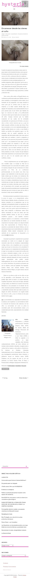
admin (17, 37)
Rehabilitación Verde (7, 514)
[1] (7, 235)
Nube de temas (7, 570)
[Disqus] (15, 400)
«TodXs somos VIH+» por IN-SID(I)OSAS (12, 486)
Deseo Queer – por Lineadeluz (9, 522)
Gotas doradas (23, 378)
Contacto (5, 563)
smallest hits (5, 477)
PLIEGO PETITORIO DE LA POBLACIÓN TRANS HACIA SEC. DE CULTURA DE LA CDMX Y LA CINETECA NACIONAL (14, 504)
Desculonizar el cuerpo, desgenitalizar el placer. (14, 530)
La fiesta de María (6, 533)
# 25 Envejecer (11, 365)
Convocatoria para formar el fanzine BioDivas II (14, 480)
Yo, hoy (5, 378)
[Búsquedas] (26, 466)
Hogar (3, 33)
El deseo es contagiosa (8, 489)
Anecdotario (14, 33)
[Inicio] (15, 4)
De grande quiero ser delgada (9, 483)
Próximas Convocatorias (9, 566)
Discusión (8, 33)
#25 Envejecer (5, 368)
